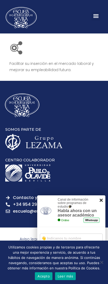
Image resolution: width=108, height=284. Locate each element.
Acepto (43, 276)
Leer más (65, 276)
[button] (95, 16)
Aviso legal (30, 239)
